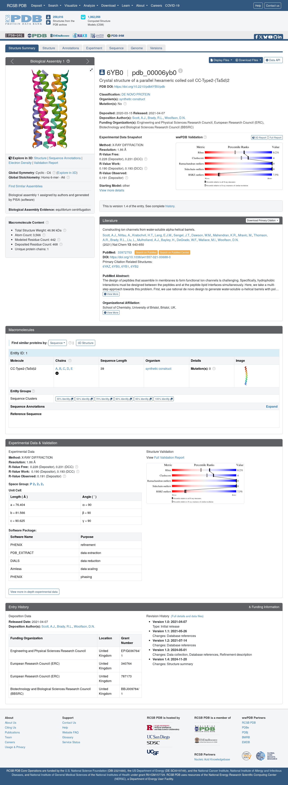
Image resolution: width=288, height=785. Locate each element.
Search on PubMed (146, 252)
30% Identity (63, 398)
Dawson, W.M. (201, 235)
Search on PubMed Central (174, 252)
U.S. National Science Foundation (86, 770)
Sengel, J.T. (182, 235)
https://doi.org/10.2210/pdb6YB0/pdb (139, 86)
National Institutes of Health (113, 775)
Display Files (221, 60)
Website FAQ (70, 732)
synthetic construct (132, 99)
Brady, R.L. (155, 117)
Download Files (248, 60)
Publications (12, 732)
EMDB (246, 742)
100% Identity (162, 398)
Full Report (275, 137)
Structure (49, 48)
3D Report (260, 137)
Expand (272, 406)
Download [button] (108, 5)
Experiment (94, 48)
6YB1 (125, 266)
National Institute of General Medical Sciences (58, 775)
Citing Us (10, 727)
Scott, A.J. (139, 117)
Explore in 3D (66, 172)
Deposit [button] (37, 5)
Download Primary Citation (261, 220)
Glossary (67, 737)
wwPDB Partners (253, 717)
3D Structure (85, 343)
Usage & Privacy (15, 747)
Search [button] (53, 5)
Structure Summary (22, 48)
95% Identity (142, 398)
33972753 (125, 252)
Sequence (116, 48)
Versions (156, 48)
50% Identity (83, 398)
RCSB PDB (16, 5)
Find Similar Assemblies (26, 186)
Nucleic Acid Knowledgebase (212, 759)
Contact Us (69, 722)
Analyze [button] (90, 5)
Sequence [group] (56, 343)
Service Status (71, 742)
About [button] (140, 5)
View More (112, 294)
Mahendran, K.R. (224, 235)
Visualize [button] (71, 5)
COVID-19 (172, 5)
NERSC (120, 779)
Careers (156, 5)
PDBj (245, 732)
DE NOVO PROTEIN (135, 94)
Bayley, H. (168, 240)
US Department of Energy (148, 770)
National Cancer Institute (213, 770)
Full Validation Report (169, 457)
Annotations (70, 48)
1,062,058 (94, 17)
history (169, 206)
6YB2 (135, 266)
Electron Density (20, 162)
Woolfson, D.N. (175, 117)
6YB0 (116, 266)
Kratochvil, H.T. (142, 235)
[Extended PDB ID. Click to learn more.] (180, 70)
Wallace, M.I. (207, 240)
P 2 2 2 (37, 484)
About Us (10, 722)
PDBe (245, 727)
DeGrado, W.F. (187, 240)
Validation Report (46, 162)
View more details (111, 190)
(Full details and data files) (187, 616)
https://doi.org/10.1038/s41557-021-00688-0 (140, 257)
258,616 (58, 17)
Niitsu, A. (124, 235)
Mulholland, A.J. (148, 240)
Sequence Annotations (65, 158)
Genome (137, 48)
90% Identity (122, 398)
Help (258, 5)
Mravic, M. (245, 235)
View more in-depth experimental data (34, 592)
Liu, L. (131, 240)
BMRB (246, 737)
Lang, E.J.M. (163, 235)
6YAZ (106, 266)
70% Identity (102, 398)
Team (8, 737)
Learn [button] (126, 5)
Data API (274, 60)
